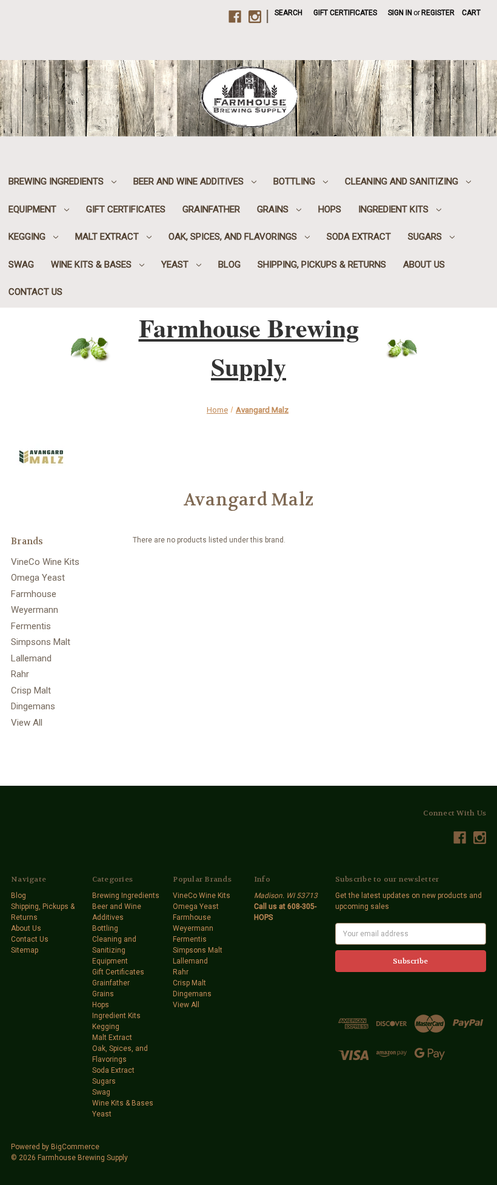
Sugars (426, 236)
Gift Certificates (345, 12)
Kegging (28, 236)
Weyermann (34, 609)
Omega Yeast (38, 577)
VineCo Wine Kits (45, 561)
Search (288, 12)
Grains (274, 209)
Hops (329, 209)
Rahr (20, 674)
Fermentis (31, 626)
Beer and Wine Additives (189, 181)
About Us (424, 264)
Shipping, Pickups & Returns (322, 264)
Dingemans (33, 706)
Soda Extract (359, 236)
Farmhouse (33, 594)
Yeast (176, 264)
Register (438, 12)
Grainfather (211, 209)
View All (26, 722)
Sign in (400, 12)
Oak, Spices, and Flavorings (233, 236)
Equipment (33, 209)
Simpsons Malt (40, 641)
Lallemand (31, 658)
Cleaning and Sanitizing (403, 181)
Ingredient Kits (394, 209)
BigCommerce (75, 1147)
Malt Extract (108, 236)
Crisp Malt (31, 690)
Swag (21, 264)
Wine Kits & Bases (92, 264)
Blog (229, 264)
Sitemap (24, 950)
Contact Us (35, 291)
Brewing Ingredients (57, 181)
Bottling (295, 181)
